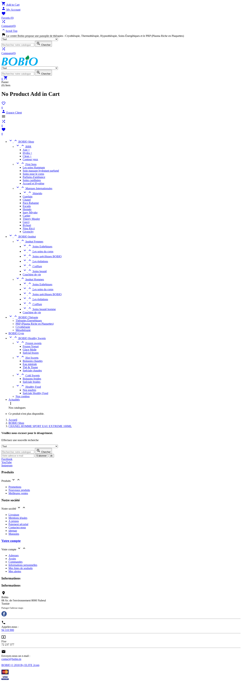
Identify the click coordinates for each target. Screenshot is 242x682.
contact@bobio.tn (11, 659)
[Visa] (5, 678)
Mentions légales (18, 517)
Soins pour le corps (33, 173)
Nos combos (23, 396)
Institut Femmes (29, 241)
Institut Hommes (30, 279)
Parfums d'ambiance (34, 177)
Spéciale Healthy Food (35, 393)
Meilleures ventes (18, 493)
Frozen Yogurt (31, 346)
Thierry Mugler (31, 218)
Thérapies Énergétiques (29, 320)
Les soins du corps (38, 251)
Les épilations (35, 261)
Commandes (15, 561)
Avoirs (12, 558)
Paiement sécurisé (18, 524)
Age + (26, 149)
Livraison (14, 514)
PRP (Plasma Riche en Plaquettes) (35, 323)
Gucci (26, 222)
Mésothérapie (23, 330)
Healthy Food (28, 386)
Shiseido (32, 193)
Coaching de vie (32, 274)
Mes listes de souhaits (21, 568)
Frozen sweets (28, 343)
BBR (23, 146)
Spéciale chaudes (32, 370)
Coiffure (32, 266)
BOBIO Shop (21, 141)
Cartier (26, 215)
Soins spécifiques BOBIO (42, 256)
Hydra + (27, 152)
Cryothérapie (23, 326)
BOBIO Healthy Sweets (27, 338)
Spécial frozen (31, 352)
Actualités (14, 399)
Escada (27, 206)
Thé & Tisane (30, 367)
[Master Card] (5, 673)
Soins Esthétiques (37, 246)
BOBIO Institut (22, 236)
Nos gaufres (29, 389)
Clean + (27, 156)
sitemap (13, 530)
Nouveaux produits (19, 490)
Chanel (27, 199)
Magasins (14, 533)
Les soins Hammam (34, 167)
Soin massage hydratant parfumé (41, 170)
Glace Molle (29, 349)
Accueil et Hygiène (33, 183)
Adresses (14, 555)
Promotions (15, 486)
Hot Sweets (27, 357)
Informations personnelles (23, 565)
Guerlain (27, 196)
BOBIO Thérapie (23, 317)
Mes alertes (15, 571)
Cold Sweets (28, 375)
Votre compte (11, 541)
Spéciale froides (31, 381)
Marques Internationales (34, 188)
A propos (14, 521)
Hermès (27, 209)
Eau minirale (30, 364)
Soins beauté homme (39, 309)
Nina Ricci (29, 228)
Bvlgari (27, 225)
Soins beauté (35, 271)
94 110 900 (7, 630)
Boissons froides (32, 378)
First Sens (26, 164)
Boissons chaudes (33, 360)
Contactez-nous (17, 527)
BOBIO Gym (16, 333)
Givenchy (28, 231)
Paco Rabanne (31, 202)
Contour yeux (30, 159)
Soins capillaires (32, 180)
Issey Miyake (30, 212)
